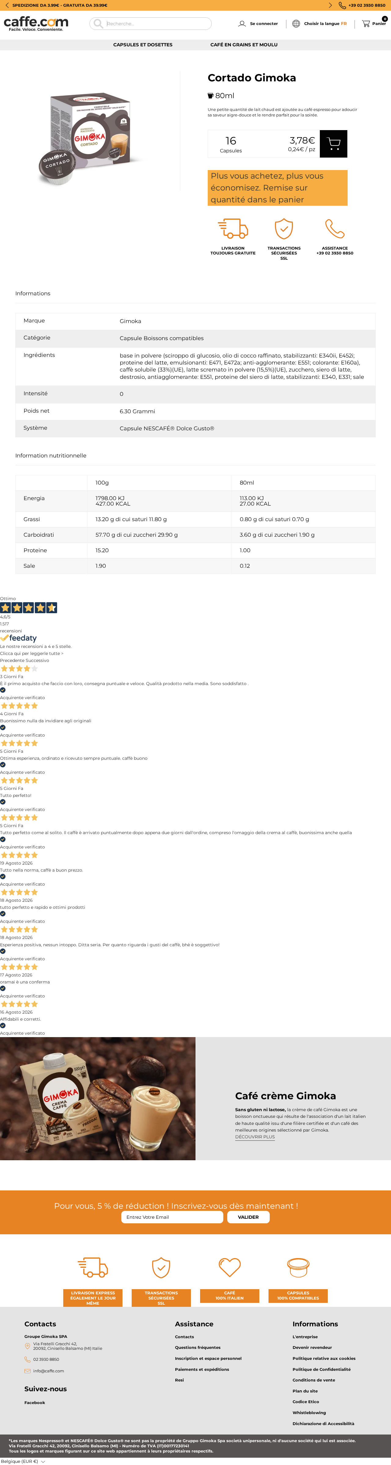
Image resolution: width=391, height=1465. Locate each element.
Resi (179, 1380)
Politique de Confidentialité (322, 1369)
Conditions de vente (314, 1380)
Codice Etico (306, 1401)
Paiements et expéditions (202, 1369)
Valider (248, 1217)
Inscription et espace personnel (208, 1358)
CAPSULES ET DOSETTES (143, 45)
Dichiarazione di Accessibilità (323, 1423)
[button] (7, 5)
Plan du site (305, 1391)
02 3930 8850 (46, 1359)
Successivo (37, 660)
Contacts (184, 1336)
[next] (37, 197)
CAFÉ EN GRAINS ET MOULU (244, 45)
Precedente (12, 660)
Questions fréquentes (198, 1347)
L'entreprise (305, 1336)
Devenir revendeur (312, 1347)
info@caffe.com (48, 1371)
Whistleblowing (309, 1412)
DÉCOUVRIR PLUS (255, 1137)
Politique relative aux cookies (324, 1358)
